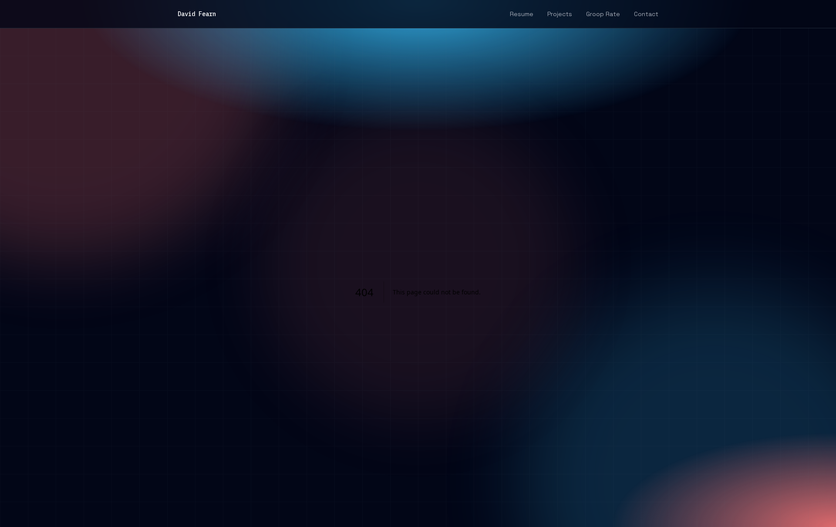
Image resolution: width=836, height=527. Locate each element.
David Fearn (197, 14)
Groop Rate (603, 14)
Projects (559, 14)
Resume (521, 14)
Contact (646, 14)
